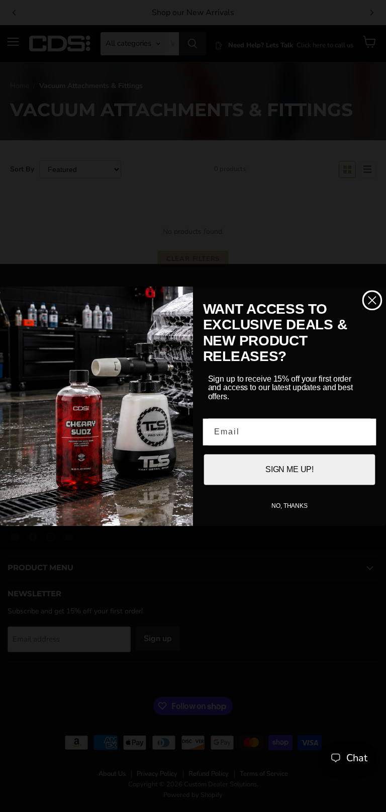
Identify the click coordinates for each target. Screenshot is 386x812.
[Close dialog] (372, 300)
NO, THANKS (289, 505)
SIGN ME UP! (289, 469)
